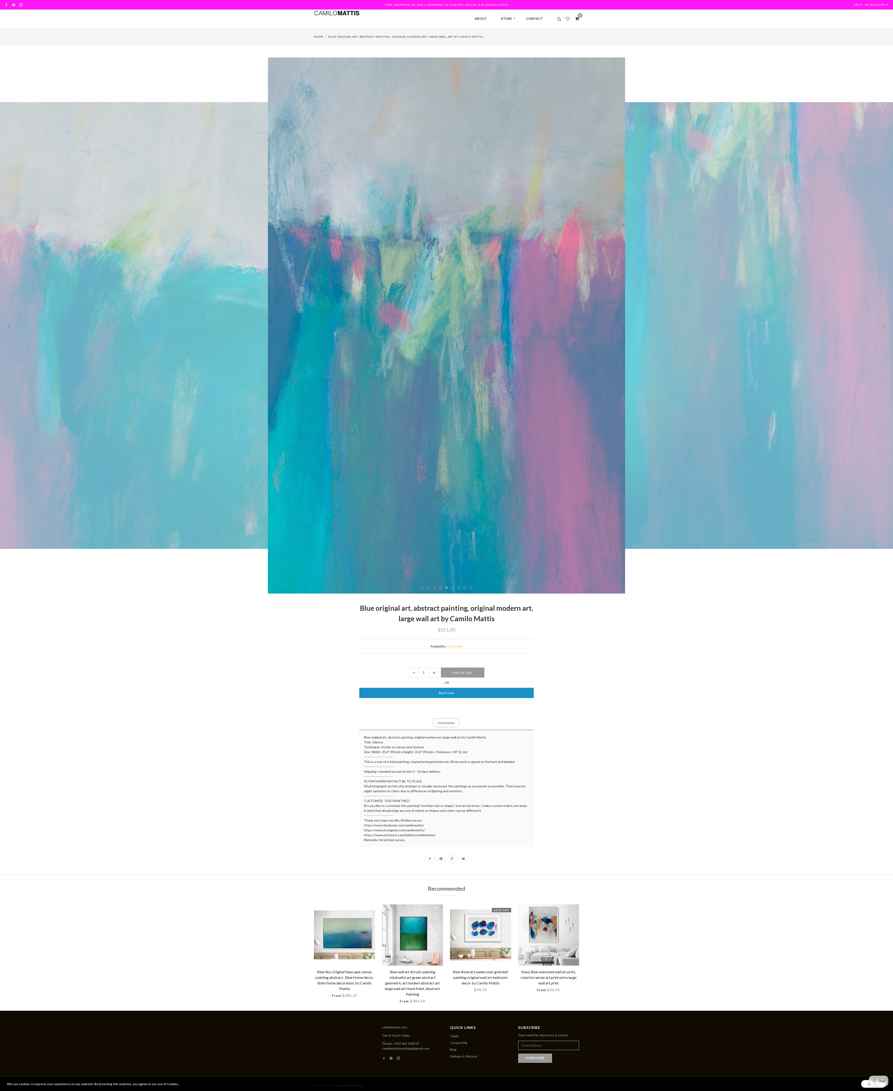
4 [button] (440, 587)
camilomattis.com (394, 1027)
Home (318, 36)
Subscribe (535, 1058)
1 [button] (422, 587)
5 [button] (446, 587)
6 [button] (452, 587)
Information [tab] (446, 723)
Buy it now (446, 693)
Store (506, 18)
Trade (454, 1036)
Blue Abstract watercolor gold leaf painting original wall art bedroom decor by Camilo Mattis (480, 977)
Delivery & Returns (463, 1056)
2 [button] (428, 587)
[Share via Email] (463, 858)
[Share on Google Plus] (452, 858)
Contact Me (458, 1043)
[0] (575, 19)
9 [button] (470, 587)
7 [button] (458, 587)
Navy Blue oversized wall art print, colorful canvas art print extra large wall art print (548, 977)
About (481, 18)
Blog (453, 1049)
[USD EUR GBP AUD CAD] (859, 5)
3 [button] (434, 587)
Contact (534, 18)
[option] (446, 325)
